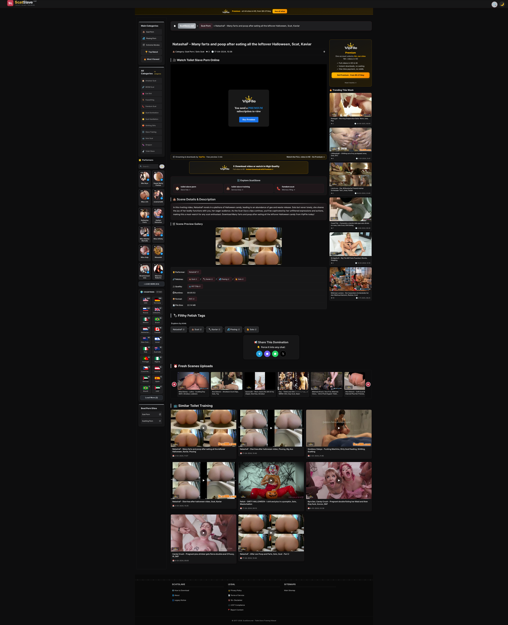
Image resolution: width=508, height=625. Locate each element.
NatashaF (193, 272)
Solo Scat (200, 51)
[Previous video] (174, 384)
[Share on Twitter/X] (283, 354)
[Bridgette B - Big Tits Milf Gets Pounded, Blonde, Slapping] (351, 244)
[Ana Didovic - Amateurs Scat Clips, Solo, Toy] (226, 381)
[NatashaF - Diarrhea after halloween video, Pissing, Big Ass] (271, 428)
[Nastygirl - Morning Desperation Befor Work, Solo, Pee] (351, 105)
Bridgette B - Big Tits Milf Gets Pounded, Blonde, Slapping (349, 259)
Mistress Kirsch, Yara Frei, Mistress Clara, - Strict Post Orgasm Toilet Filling (325, 394)
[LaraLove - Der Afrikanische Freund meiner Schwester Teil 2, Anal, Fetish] (351, 174)
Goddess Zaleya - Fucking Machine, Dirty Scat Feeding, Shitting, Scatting (336, 450)
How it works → (350, 83)
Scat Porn (146, 414)
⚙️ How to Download (180, 590)
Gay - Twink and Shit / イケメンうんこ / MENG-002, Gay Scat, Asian (293, 393)
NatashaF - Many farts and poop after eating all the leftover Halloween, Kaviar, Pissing (198, 450)
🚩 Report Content (235, 610)
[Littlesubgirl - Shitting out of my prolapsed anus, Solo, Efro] (351, 139)
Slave (246, 211)
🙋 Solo (238, 279)
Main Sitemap (289, 590)
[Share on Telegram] (259, 354)
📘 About (176, 595)
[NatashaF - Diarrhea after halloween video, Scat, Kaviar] (203, 480)
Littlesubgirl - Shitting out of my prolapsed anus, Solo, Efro (349, 155)
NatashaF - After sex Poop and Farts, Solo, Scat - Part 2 (264, 554)
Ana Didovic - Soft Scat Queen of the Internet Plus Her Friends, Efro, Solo (359, 393)
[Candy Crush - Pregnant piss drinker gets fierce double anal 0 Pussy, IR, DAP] (203, 533)
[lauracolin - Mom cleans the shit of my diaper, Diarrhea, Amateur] (260, 381)
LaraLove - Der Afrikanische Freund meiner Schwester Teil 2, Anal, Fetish (347, 189)
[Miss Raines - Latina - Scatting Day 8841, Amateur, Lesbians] (193, 381)
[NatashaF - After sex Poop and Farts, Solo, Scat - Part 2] (271, 533)
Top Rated (151, 52)
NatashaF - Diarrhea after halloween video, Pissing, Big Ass (266, 449)
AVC (190, 299)
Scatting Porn (147, 421)
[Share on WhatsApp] (275, 354)
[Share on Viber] (267, 354)
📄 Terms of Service (236, 595)
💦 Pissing (223, 279)
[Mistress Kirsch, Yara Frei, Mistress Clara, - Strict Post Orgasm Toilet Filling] (326, 381)
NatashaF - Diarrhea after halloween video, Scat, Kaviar (197, 501)
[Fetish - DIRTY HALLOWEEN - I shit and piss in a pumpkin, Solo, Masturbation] (271, 480)
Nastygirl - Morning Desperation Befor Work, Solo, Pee (349, 120)
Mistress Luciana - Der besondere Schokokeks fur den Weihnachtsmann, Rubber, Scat (350, 294)
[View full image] (249, 246)
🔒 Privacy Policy (235, 590)
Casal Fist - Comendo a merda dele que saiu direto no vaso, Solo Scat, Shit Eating (350, 224)
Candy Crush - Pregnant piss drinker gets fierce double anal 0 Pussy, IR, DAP (203, 555)
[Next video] (368, 384)
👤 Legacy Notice (179, 600)
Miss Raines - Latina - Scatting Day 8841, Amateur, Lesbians (192, 393)
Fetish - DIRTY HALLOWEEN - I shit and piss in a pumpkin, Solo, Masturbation (268, 502)
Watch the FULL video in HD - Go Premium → (306, 157)
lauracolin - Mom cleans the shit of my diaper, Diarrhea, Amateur (259, 393)
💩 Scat (192, 279)
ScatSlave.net (187, 25)
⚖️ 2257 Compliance (236, 605)
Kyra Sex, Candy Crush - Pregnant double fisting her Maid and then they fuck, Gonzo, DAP (338, 502)
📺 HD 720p (194, 286)
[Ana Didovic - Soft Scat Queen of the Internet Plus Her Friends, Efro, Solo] (360, 381)
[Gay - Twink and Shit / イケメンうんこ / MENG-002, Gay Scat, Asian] (293, 381)
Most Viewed (151, 59)
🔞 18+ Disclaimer (235, 600)
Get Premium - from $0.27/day (350, 75)
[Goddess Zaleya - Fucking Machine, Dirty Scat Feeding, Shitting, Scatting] (339, 428)
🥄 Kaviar (207, 279)
